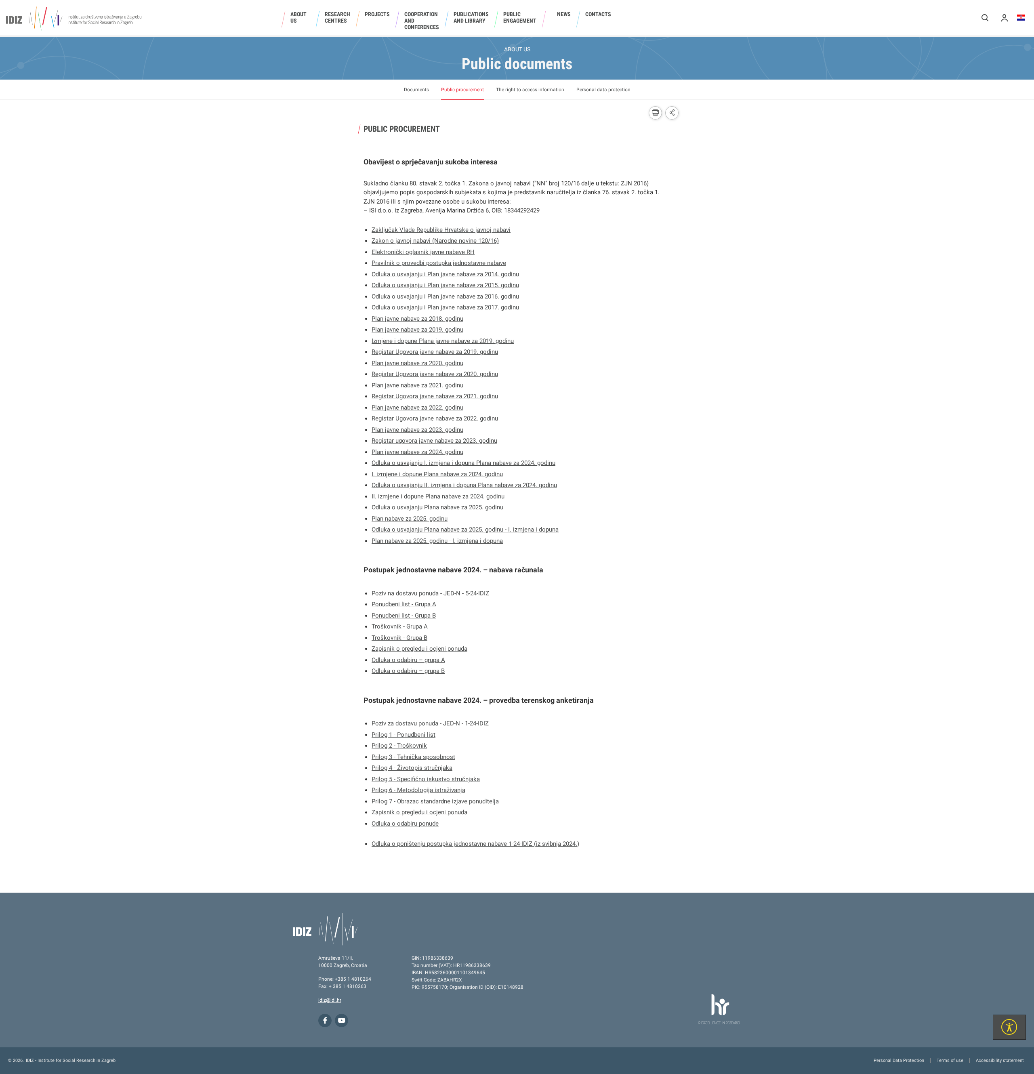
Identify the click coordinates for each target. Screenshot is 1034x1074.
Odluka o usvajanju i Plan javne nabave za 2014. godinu (445, 274)
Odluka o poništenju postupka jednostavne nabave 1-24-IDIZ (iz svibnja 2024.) (475, 843)
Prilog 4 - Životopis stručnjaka (412, 767)
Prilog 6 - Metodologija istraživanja (418, 790)
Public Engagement (519, 17)
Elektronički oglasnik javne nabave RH (423, 252)
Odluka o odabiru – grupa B (408, 671)
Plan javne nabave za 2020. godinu (417, 363)
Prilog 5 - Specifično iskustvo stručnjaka (426, 779)
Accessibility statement (1000, 1060)
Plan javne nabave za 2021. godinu (417, 385)
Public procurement (462, 89)
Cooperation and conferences (421, 20)
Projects (377, 14)
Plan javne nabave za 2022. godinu (417, 407)
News (564, 14)
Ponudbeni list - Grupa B (404, 615)
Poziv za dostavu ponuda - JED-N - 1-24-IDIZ (430, 723)
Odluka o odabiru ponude (405, 823)
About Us (298, 17)
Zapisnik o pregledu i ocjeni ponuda (419, 648)
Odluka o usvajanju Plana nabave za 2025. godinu (437, 507)
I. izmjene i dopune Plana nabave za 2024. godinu (437, 474)
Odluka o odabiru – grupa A (408, 660)
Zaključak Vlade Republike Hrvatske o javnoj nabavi (441, 229)
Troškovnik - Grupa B (399, 637)
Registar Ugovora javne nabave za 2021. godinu (435, 396)
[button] (985, 17)
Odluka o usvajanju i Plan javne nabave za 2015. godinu (445, 285)
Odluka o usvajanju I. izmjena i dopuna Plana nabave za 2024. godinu (463, 463)
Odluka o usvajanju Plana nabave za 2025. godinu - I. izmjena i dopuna (465, 529)
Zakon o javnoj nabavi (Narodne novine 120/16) (435, 240)
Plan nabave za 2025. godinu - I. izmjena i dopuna (437, 540)
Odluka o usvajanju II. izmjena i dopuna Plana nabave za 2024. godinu (464, 485)
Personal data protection (603, 89)
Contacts (598, 14)
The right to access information (530, 89)
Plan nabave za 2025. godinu (410, 518)
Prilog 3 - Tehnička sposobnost (413, 757)
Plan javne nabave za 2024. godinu (417, 452)
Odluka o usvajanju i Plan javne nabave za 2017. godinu (445, 307)
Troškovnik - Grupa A (400, 626)
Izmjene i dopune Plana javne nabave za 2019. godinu (443, 341)
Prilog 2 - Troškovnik (399, 745)
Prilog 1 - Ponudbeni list (403, 734)
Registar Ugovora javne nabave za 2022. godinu (435, 418)
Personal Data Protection (899, 1060)
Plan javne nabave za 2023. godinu (417, 429)
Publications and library (471, 17)
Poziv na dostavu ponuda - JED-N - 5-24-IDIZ (430, 593)
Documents (416, 89)
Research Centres (337, 17)
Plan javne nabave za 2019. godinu (417, 329)
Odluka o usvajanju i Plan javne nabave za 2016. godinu (445, 296)
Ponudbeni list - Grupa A (404, 604)
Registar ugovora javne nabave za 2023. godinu (434, 440)
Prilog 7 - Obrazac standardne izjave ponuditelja (435, 801)
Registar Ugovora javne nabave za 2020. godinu (435, 374)
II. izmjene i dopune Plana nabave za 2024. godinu (438, 496)
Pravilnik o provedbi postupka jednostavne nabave (439, 263)
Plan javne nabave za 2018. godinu (417, 318)
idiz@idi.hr (329, 1000)
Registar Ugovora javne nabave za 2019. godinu (435, 351)
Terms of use (950, 1060)
